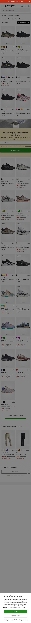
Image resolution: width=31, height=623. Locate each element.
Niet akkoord (15, 616)
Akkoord (15, 611)
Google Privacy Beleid (9, 607)
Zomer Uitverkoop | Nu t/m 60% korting (15, 1)
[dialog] (15, 608)
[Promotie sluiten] (29, 1)
